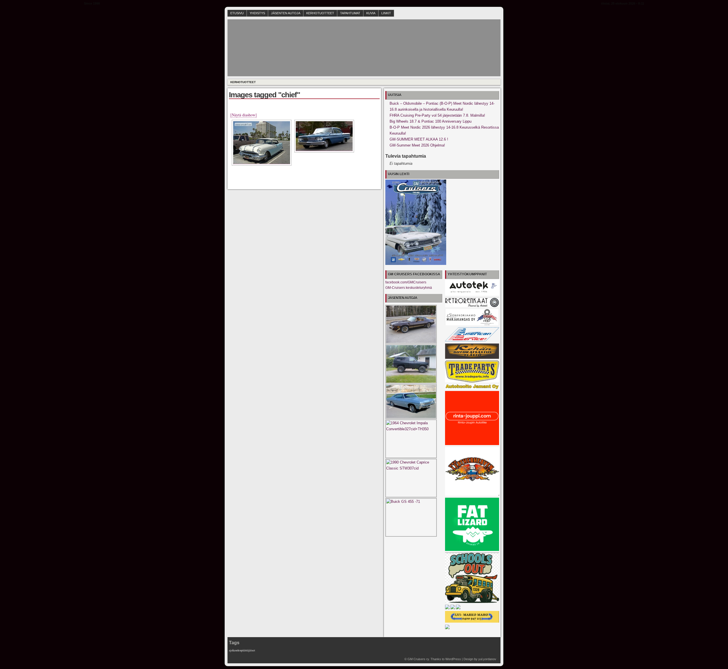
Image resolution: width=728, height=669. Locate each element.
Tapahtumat (350, 13)
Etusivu (237, 13)
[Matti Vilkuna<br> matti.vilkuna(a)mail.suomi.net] (324, 136)
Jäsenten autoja (285, 13)
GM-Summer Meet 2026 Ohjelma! (417, 145)
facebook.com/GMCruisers (405, 282)
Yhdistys (257, 13)
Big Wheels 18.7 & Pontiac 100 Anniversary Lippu (430, 121)
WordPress (453, 659)
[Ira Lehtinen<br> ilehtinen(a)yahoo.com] (261, 142)
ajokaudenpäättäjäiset (242, 650)
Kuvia (370, 13)
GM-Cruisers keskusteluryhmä (408, 288)
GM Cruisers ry (418, 659)
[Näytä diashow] (243, 115)
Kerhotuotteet (320, 13)
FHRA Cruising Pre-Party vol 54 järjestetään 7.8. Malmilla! (437, 115)
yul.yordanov (487, 659)
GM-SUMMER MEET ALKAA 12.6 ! (419, 139)
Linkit (386, 13)
